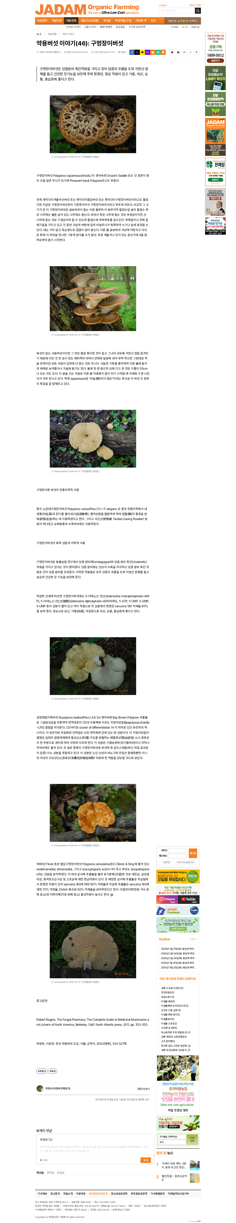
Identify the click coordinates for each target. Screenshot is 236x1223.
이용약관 (80, 1193)
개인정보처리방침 (98, 1193)
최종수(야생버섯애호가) (57, 1088)
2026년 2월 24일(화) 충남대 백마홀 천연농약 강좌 (179, 953)
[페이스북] (132, 52)
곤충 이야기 (90, 27)
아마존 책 (141, 20)
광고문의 (55, 1193)
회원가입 (195, 26)
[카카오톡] (142, 52)
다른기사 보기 (143, 1088)
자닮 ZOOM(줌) (90, 20)
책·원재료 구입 (123, 20)
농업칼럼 (120, 27)
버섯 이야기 (106, 27)
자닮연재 (71, 20)
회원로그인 (46, 1139)
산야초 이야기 (73, 27)
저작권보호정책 (139, 1193)
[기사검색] (198, 11)
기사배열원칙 (157, 1193)
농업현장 (42, 20)
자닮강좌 (57, 20)
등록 (146, 1160)
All (67, 1217)
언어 (153, 20)
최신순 (40, 1172)
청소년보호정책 (119, 1193)
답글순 (61, 1172)
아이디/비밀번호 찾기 (186, 862)
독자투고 (193, 20)
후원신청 (184, 20)
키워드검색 (192, 1139)
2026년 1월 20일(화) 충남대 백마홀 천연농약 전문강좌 (179, 962)
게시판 (107, 20)
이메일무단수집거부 (178, 1193)
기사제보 (174, 26)
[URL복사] (147, 52)
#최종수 (42, 1071)
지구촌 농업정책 (137, 27)
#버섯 (53, 1071)
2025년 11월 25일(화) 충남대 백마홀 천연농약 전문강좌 (179, 967)
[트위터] (137, 52)
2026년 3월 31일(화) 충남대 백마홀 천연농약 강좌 (179, 948)
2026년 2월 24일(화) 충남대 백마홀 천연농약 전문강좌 (179, 958)
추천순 (50, 1172)
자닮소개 (172, 20)
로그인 (185, 26)
